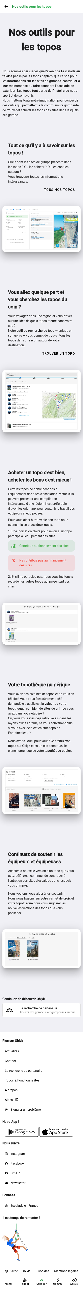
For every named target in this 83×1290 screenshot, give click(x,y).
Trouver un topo (58, 353)
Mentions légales (66, 1271)
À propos (11, 1090)
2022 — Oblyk (20, 1271)
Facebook (17, 1163)
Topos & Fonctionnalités (22, 1080)
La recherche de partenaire (23, 1071)
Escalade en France (24, 1206)
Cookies (43, 1271)
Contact (10, 1061)
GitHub (15, 1173)
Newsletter (17, 1183)
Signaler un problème (25, 1109)
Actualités (12, 1051)
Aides (9, 1100)
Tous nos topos (59, 190)
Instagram (17, 1154)
